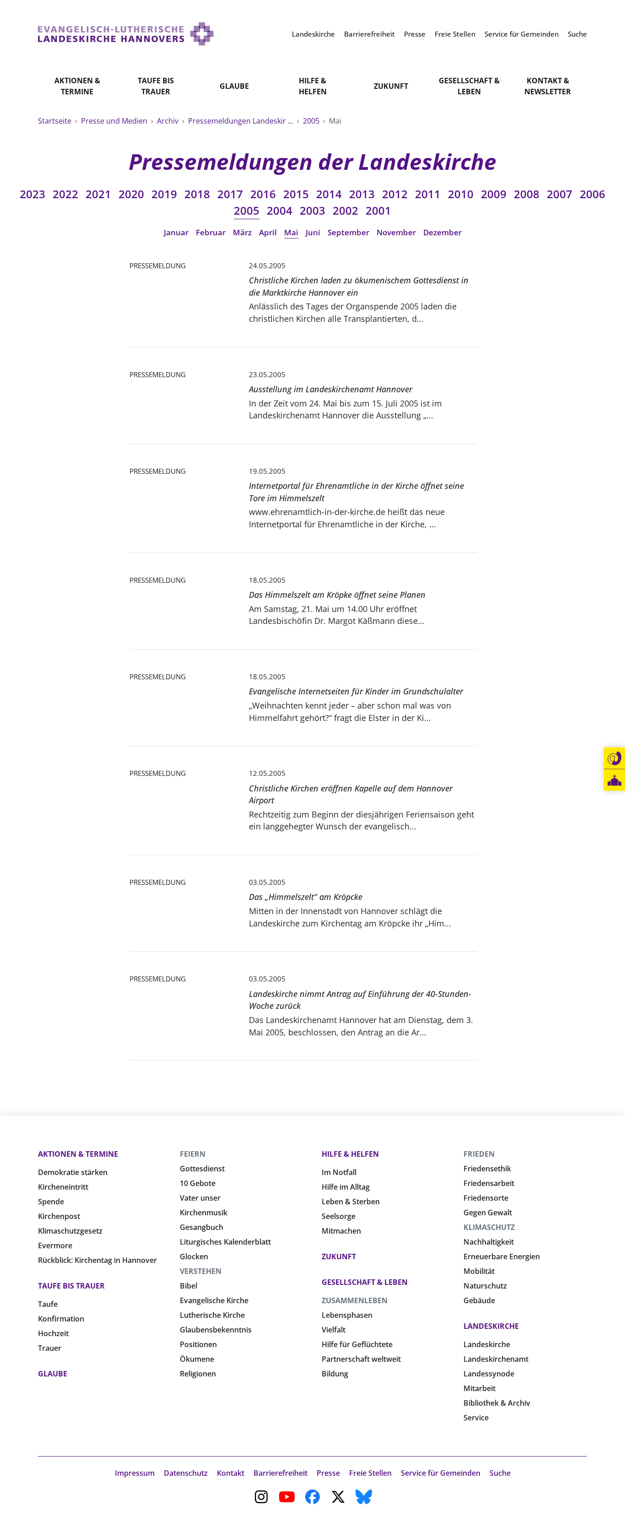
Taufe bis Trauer (156, 86)
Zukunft (391, 86)
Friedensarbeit (488, 1183)
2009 (493, 193)
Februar (211, 232)
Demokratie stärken (73, 1172)
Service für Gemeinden (440, 1473)
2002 (345, 210)
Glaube (234, 86)
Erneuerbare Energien (501, 1256)
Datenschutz (186, 1473)
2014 (329, 193)
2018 (197, 193)
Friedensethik (487, 1169)
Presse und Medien (115, 121)
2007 (559, 193)
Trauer (49, 1348)
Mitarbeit (479, 1388)
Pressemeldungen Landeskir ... (241, 121)
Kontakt (230, 1473)
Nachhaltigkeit (488, 1242)
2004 (279, 210)
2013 (362, 193)
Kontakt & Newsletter (547, 86)
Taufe (48, 1304)
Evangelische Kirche (214, 1300)
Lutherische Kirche (212, 1315)
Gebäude (479, 1300)
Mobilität (479, 1271)
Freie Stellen (370, 1473)
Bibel (188, 1286)
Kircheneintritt (63, 1187)
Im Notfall (339, 1172)
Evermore (55, 1245)
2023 (32, 193)
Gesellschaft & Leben (469, 86)
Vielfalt (333, 1330)
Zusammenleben (355, 1300)
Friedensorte (485, 1198)
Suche (500, 1473)
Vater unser (200, 1198)
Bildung (335, 1374)
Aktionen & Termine (77, 86)
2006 (592, 193)
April (268, 232)
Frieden (479, 1154)
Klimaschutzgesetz (70, 1231)
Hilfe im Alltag (346, 1187)
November (396, 232)
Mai (291, 232)
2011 (428, 193)
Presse (328, 1473)
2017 (230, 193)
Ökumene (197, 1359)
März (242, 232)
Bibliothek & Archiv (496, 1403)
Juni (313, 232)
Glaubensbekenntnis (216, 1330)
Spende (51, 1202)
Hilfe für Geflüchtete (357, 1344)
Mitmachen (341, 1231)
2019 (164, 193)
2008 (526, 193)
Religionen (198, 1374)
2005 (312, 121)
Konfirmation (61, 1319)
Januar (176, 232)
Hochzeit (53, 1333)
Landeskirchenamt (495, 1359)
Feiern (192, 1154)
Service (476, 1418)
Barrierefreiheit (280, 1473)
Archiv (168, 121)
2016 (263, 193)
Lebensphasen (347, 1315)
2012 (395, 193)
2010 (461, 193)
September (348, 232)
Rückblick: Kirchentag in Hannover (97, 1260)
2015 (296, 193)
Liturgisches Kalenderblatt (225, 1242)
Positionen (198, 1344)
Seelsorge (339, 1216)
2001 (378, 210)
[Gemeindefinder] (614, 780)
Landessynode (488, 1374)
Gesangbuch (201, 1227)
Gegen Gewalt (487, 1213)
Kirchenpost (59, 1216)
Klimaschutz (489, 1227)
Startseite (55, 121)
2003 (312, 210)
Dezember (442, 232)
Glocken (194, 1256)
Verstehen (200, 1271)
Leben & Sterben (351, 1202)
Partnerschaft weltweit (361, 1359)
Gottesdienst (202, 1169)
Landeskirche (491, 1326)
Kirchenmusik (203, 1213)
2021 (98, 193)
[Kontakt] (614, 758)
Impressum (135, 1473)
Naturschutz (485, 1286)
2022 (65, 193)
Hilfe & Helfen (313, 86)
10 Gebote (198, 1183)
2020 (131, 193)
